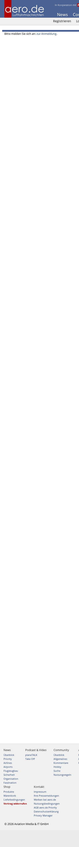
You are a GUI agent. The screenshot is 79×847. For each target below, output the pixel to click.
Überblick (9, 755)
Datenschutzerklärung (46, 811)
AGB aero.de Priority (45, 807)
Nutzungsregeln (62, 774)
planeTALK (31, 755)
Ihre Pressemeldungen (46, 795)
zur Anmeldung (46, 34)
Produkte (9, 791)
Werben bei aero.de (45, 799)
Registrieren (62, 21)
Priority (8, 758)
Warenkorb (10, 795)
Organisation (11, 778)
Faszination (10, 782)
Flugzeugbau (11, 770)
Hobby (57, 766)
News (62, 14)
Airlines (8, 762)
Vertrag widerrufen (15, 803)
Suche (57, 770)
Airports (8, 766)
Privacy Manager (43, 815)
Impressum (40, 791)
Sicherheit (9, 774)
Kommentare (61, 762)
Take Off (30, 758)
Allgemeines (60, 758)
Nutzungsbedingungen (47, 803)
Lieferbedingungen (14, 799)
